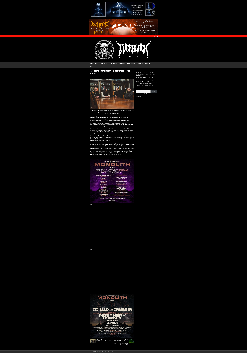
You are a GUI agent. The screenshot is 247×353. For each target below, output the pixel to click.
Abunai (115, 351)
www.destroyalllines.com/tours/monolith (122, 157)
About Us (140, 63)
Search (153, 91)
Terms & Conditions (140, 98)
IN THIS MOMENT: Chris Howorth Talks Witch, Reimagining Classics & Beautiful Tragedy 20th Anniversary (145, 74)
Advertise (92, 66)
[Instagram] (157, 36)
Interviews (122, 63)
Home (91, 63)
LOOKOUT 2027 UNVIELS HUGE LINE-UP (144, 77)
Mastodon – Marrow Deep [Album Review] (144, 85)
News (96, 63)
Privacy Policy (138, 96)
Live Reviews (114, 63)
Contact (147, 63)
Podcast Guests (131, 63)
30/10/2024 (94, 77)
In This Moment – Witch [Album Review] (144, 83)
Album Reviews (104, 63)
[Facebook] (154, 36)
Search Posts (138, 89)
